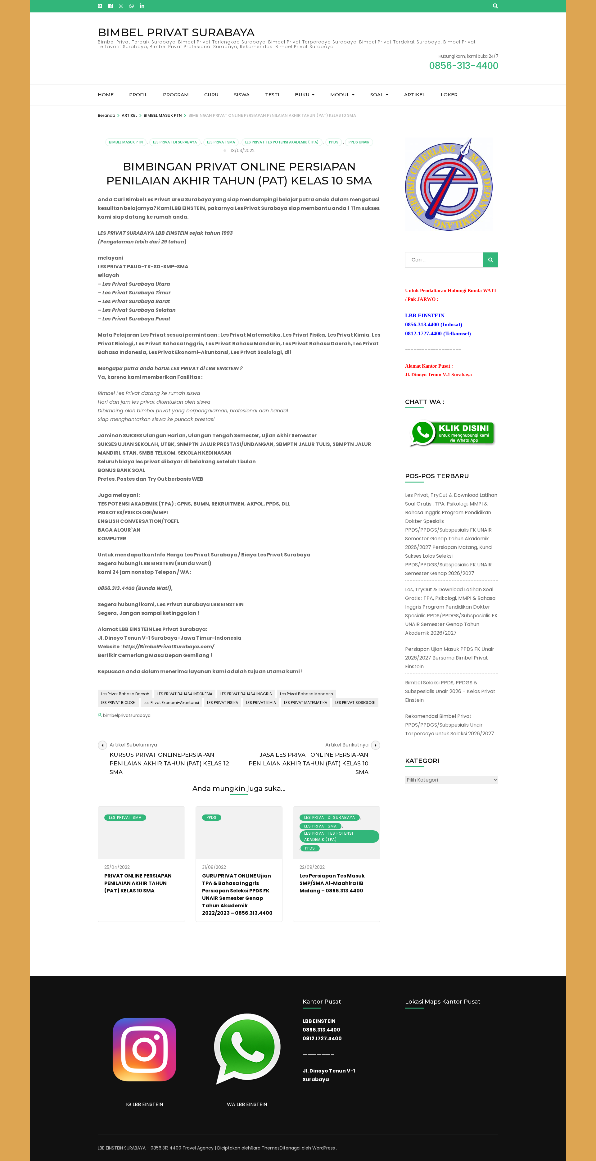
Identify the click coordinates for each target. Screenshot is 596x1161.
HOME (106, 95)
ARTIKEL (414, 95)
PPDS (333, 142)
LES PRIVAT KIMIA (261, 702)
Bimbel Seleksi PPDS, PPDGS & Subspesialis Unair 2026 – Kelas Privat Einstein (450, 691)
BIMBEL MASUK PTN (126, 142)
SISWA (242, 95)
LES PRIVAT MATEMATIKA (305, 702)
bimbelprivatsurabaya (127, 715)
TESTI (272, 95)
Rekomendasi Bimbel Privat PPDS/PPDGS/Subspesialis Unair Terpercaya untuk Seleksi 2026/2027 (449, 725)
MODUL (340, 95)
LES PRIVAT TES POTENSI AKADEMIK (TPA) (282, 142)
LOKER (449, 95)
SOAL (376, 95)
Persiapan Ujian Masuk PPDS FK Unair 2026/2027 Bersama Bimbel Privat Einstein (449, 658)
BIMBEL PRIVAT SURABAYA (176, 32)
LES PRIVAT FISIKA (222, 702)
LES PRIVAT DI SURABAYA (175, 142)
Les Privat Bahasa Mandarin (306, 693)
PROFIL (138, 95)
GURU (211, 95)
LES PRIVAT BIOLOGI (118, 702)
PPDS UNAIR (359, 142)
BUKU (302, 95)
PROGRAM (176, 95)
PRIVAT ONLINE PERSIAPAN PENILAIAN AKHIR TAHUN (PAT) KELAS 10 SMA (138, 883)
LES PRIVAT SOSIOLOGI (355, 702)
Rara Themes (265, 1148)
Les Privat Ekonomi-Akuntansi (171, 702)
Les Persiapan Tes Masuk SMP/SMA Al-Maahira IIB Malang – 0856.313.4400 (332, 883)
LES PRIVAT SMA (221, 142)
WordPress (323, 1148)
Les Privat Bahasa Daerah (125, 693)
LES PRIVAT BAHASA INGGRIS (246, 693)
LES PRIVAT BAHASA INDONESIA (184, 693)
